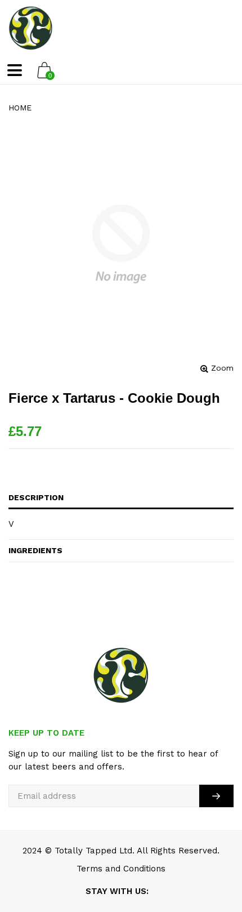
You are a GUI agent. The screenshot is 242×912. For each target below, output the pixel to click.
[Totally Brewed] (30, 28)
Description (36, 497)
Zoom (222, 367)
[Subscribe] (216, 796)
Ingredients (35, 550)
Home (20, 107)
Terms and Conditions (121, 869)
